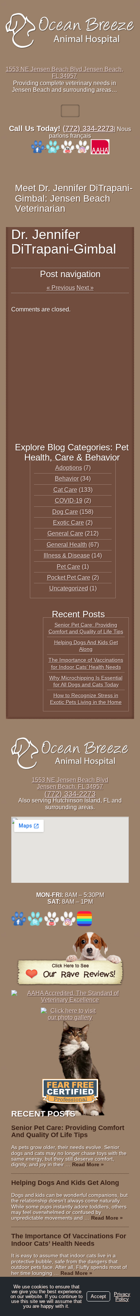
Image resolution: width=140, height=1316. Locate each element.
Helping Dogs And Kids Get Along (65, 1182)
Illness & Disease (67, 555)
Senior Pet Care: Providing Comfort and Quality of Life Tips (67, 1131)
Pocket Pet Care (68, 577)
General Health (67, 544)
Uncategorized (68, 588)
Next (85, 288)
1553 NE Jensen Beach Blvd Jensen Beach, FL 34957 (64, 72)
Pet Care (68, 567)
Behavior (67, 478)
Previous (61, 288)
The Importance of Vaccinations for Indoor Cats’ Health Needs (68, 1239)
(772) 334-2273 (88, 128)
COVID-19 (69, 500)
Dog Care (65, 512)
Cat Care (65, 490)
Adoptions (68, 468)
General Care (65, 533)
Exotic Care (68, 522)
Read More (88, 1164)
